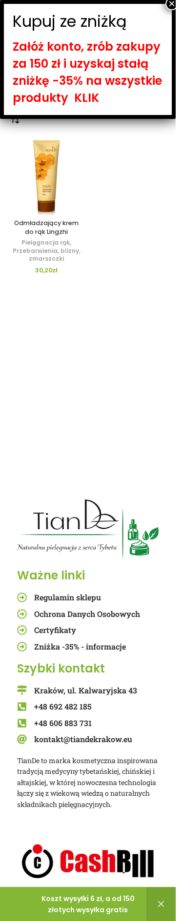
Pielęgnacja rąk (45, 242)
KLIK (86, 98)
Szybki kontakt (61, 668)
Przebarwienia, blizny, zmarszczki (47, 255)
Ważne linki (51, 575)
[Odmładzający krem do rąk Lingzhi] (46, 176)
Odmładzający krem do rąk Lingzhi (46, 227)
